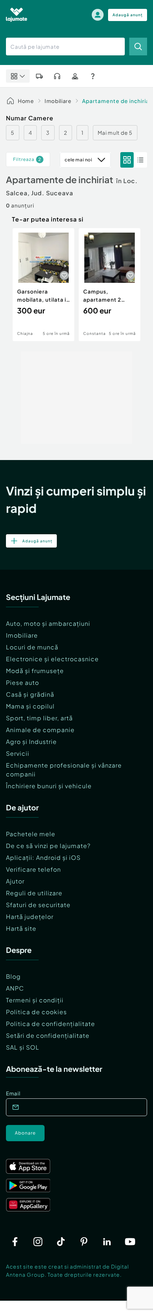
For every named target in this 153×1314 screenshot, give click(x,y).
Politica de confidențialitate (50, 1023)
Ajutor (15, 881)
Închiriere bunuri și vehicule (49, 786)
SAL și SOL (22, 1047)
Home (26, 100)
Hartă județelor (29, 916)
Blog (13, 976)
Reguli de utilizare (34, 893)
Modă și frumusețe (35, 671)
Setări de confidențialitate (47, 1035)
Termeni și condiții (35, 1000)
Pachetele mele (30, 834)
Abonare (25, 1133)
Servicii (17, 753)
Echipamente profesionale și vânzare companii (64, 769)
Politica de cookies (36, 1012)
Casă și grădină (30, 694)
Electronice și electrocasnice (52, 659)
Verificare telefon (33, 869)
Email (13, 1093)
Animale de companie (40, 730)
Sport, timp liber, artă (39, 718)
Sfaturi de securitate (38, 905)
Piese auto (22, 682)
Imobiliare (58, 100)
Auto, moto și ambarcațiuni (48, 623)
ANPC (15, 988)
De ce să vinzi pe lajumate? (48, 846)
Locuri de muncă (32, 647)
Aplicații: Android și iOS (43, 857)
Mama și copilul (30, 706)
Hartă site (21, 928)
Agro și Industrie (31, 741)
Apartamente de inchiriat (117, 100)
